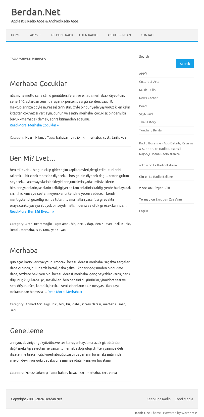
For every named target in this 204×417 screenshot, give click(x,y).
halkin (119, 223)
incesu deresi (91, 304)
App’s (34, 35)
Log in (143, 211)
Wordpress (189, 413)
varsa (113, 372)
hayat (73, 372)
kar (82, 372)
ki (84, 137)
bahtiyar (62, 137)
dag (90, 223)
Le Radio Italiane (165, 165)
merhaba (94, 137)
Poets (143, 106)
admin (143, 165)
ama (65, 223)
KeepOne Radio (159, 399)
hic (128, 223)
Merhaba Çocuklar (38, 83)
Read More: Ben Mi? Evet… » (32, 211)
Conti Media (184, 399)
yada (54, 229)
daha (76, 304)
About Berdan (119, 35)
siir (38, 229)
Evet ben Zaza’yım (169, 199)
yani (63, 229)
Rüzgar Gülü (161, 188)
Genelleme (26, 330)
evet (109, 223)
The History (147, 122)
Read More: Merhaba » (65, 292)
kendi (14, 229)
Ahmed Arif (33, 304)
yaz (123, 137)
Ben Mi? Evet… (33, 158)
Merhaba (24, 250)
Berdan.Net (35, 11)
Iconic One (142, 413)
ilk (78, 137)
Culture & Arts (149, 81)
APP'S (143, 73)
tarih (115, 137)
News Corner (148, 98)
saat (106, 137)
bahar (62, 372)
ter (104, 372)
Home (15, 35)
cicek (81, 223)
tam (46, 229)
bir (73, 137)
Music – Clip (147, 90)
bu (68, 304)
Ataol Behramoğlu (38, 223)
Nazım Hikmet (35, 137)
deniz (99, 223)
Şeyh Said (146, 114)
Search (144, 56)
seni (13, 310)
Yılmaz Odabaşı (36, 372)
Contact (148, 35)
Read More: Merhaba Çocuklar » (34, 125)
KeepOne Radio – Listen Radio (74, 35)
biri (61, 304)
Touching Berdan (151, 130)
